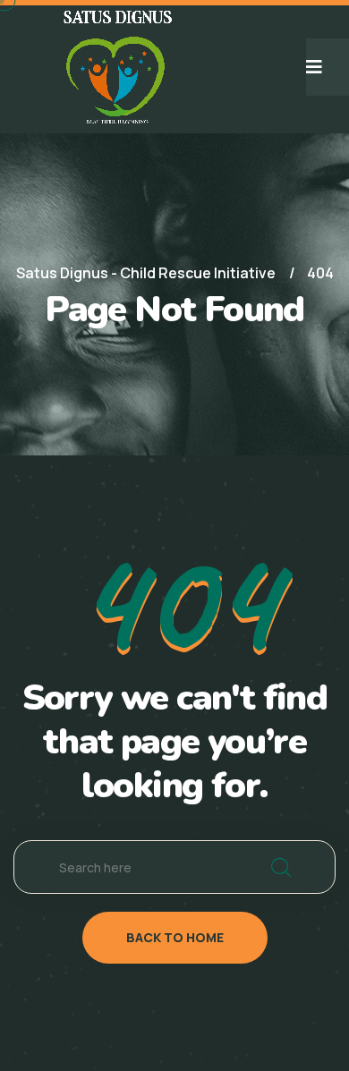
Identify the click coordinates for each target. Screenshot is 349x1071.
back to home (175, 937)
